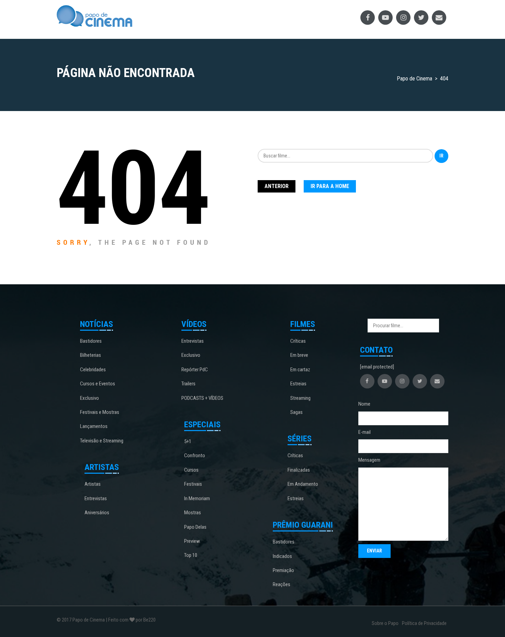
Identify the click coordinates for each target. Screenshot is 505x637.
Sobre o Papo (385, 623)
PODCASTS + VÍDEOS (202, 398)
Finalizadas (299, 470)
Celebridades (93, 369)
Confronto (194, 455)
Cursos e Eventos (97, 384)
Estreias (298, 384)
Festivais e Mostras (99, 412)
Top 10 (190, 555)
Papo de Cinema (88, 620)
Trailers (188, 384)
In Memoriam (197, 498)
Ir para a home (330, 186)
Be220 (149, 620)
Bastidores (91, 341)
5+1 (187, 441)
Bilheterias (90, 355)
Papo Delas (195, 527)
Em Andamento (303, 484)
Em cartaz (300, 369)
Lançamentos (94, 426)
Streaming (300, 398)
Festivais (193, 484)
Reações (281, 584)
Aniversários (97, 512)
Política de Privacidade (424, 623)
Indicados (282, 556)
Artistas (93, 484)
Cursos (191, 470)
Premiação (283, 570)
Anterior (277, 186)
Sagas (296, 412)
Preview (192, 541)
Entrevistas (96, 498)
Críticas (298, 341)
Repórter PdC (194, 369)
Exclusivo (89, 398)
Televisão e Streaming (101, 441)
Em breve (299, 355)
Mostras (192, 512)
